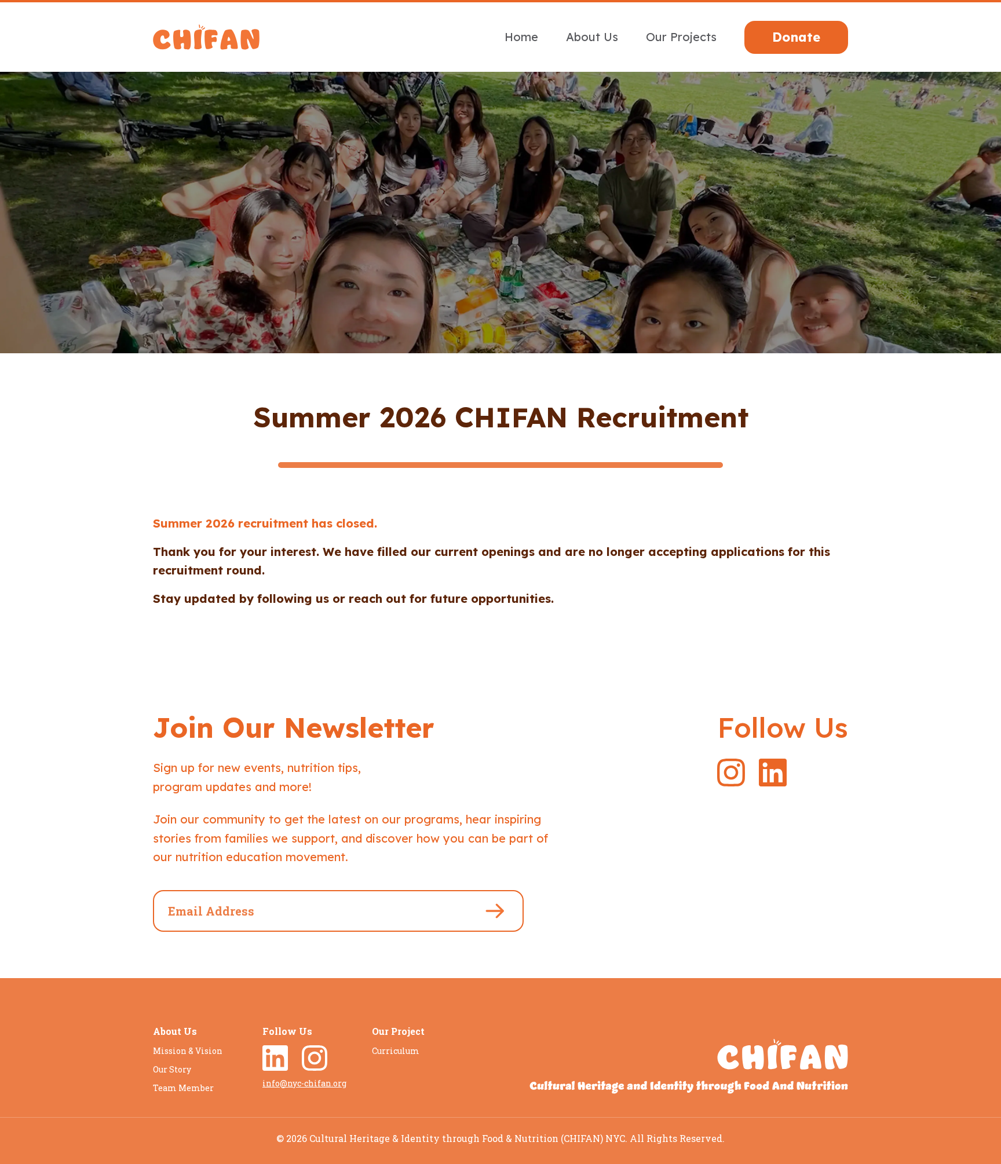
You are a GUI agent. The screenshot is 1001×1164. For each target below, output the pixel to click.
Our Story (172, 1069)
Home (521, 37)
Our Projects (681, 37)
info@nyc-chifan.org (304, 1083)
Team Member (183, 1087)
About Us (592, 37)
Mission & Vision (187, 1050)
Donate (796, 37)
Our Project (398, 1031)
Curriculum (395, 1050)
